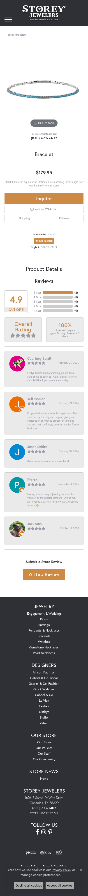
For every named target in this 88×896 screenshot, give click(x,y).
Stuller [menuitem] (44, 717)
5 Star (37, 292)
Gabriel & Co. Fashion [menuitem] (44, 683)
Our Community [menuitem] (44, 759)
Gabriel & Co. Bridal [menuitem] (44, 678)
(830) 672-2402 (44, 138)
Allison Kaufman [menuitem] (44, 672)
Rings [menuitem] (44, 619)
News (44, 778)
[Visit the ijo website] (31, 852)
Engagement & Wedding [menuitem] (44, 613)
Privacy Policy (61, 870)
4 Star (37, 297)
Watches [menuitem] (44, 641)
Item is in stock (44, 240)
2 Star (37, 306)
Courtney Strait (39, 358)
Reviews (44, 280)
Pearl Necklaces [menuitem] (44, 653)
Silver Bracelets (17, 34)
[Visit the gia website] (45, 852)
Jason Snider (37, 446)
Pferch (32, 479)
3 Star (37, 301)
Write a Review (43, 574)
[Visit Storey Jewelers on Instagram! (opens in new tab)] (43, 832)
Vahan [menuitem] (44, 723)
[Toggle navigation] (8, 19)
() (76, 292)
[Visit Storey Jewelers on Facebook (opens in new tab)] (37, 832)
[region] (44, 89)
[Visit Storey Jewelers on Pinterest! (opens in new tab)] (50, 832)
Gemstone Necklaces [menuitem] (44, 647)
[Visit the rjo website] (59, 852)
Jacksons (34, 524)
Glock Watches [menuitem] (44, 689)
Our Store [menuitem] (44, 742)
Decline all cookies (29, 885)
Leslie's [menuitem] (44, 706)
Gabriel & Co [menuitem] (44, 695)
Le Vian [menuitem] (44, 700)
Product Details (44, 268)
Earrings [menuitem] (44, 625)
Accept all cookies (59, 885)
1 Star (37, 310)
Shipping (24, 218)
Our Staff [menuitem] (44, 753)
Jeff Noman (36, 399)
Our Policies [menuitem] (44, 748)
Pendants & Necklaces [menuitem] (44, 630)
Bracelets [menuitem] (44, 636)
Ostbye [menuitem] (44, 712)
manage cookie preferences (40, 875)
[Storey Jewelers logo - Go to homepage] (44, 13)
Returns (64, 218)
